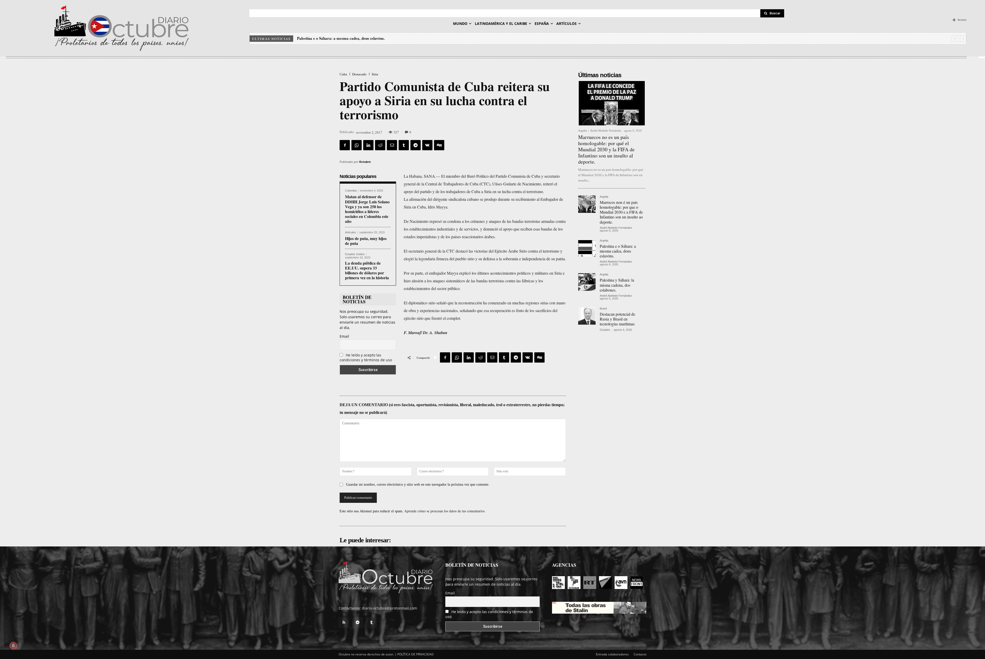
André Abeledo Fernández (605, 130)
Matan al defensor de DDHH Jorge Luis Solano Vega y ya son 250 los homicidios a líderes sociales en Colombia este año (367, 209)
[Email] (392, 145)
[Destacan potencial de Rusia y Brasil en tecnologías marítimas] (587, 316)
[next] (963, 38)
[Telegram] (415, 145)
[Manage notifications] (13, 646)
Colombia (351, 190)
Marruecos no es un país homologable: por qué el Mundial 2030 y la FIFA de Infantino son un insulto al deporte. (606, 149)
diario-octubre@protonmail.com (389, 608)
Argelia (582, 130)
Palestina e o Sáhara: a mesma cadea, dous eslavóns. (618, 250)
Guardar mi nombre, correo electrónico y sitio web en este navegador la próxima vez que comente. (417, 484)
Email (344, 336)
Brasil (603, 308)
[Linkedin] (368, 145)
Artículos (350, 232)
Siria (375, 74)
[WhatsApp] (356, 145)
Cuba (343, 74)
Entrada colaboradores (612, 654)
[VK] (427, 145)
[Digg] (439, 145)
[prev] (955, 38)
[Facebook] (345, 145)
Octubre (365, 162)
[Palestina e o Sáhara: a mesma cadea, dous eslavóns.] (587, 248)
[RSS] (344, 622)
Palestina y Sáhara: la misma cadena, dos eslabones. (341, 38)
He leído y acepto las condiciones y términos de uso (366, 357)
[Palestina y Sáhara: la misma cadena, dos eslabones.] (587, 282)
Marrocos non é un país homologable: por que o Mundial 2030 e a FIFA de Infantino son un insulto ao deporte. (621, 212)
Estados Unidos (355, 254)
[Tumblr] (404, 145)
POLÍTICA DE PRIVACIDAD (415, 654)
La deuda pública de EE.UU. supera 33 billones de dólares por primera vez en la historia (367, 270)
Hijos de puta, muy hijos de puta (366, 240)
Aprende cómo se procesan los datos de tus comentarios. (445, 510)
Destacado (359, 74)
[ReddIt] (380, 145)
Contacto (640, 654)
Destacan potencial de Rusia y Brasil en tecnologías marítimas (617, 318)
